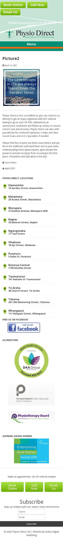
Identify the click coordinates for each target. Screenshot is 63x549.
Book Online (13, 5)
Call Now (37, 5)
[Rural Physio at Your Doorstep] (31, 38)
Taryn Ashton (10, 162)
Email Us (10, 12)
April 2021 (9, 168)
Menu (31, 44)
